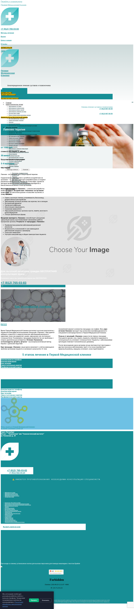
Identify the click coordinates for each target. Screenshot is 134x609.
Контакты (4, 544)
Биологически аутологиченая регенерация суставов (17, 503)
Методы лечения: (8, 499)
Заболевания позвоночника (11, 493)
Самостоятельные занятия (11, 365)
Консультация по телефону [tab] (11, 369)
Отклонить (45, 600)
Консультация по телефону (11, 360)
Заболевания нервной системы (12, 495)
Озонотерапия (8, 516)
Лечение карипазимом (10, 520)
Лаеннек (7, 507)
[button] (7, 33)
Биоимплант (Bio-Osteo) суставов (12, 502)
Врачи (3, 533)
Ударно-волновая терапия (11, 521)
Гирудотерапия (8, 515)
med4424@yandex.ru (17, 476)
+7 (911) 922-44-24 (17, 473)
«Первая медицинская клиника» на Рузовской (35, 567)
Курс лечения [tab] (6, 373)
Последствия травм (9, 496)
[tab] (57, 360)
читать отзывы (8, 569)
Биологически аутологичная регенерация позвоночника (18, 504)
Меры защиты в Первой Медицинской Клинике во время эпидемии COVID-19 (18, 427)
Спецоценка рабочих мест (11, 442)
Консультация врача (8, 361)
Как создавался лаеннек (33, 306)
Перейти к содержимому (11, 2)
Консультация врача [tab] (8, 371)
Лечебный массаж (9, 518)
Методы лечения (11, 127)
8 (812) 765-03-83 (10, 285)
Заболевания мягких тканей (11, 494)
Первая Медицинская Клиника (13, 5)
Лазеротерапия (8, 512)
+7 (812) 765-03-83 (10, 29)
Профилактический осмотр (11, 367)
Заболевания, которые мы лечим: (14, 489)
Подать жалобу (7, 560)
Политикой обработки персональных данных (12, 604)
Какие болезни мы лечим (14, 104)
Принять (34, 600)
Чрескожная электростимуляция (12, 513)
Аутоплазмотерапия (9, 508)
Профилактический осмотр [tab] (11, 376)
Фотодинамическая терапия (11, 506)
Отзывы (4, 541)
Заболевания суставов (10, 492)
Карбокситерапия (9, 517)
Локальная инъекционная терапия (13, 511)
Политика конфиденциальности (13, 552)
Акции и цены (6, 537)
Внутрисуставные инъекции (11, 510)
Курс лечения (6, 363)
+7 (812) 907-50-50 (106, 109)
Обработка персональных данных (14, 556)
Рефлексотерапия (9, 514)
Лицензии (4, 548)
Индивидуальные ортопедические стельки (15, 522)
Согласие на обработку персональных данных (19, 439)
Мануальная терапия (10, 509)
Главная (8, 103)
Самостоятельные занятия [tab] (11, 374)
